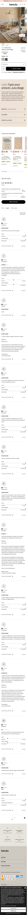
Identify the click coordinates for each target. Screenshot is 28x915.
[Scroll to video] (24, 39)
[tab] (22, 213)
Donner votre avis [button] (13, 202)
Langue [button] (7, 208)
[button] (12, 818)
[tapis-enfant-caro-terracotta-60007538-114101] (16, 151)
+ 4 (20, 151)
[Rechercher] (20, 4)
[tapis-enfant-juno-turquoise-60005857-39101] (7, 151)
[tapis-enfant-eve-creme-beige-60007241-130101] (25, 151)
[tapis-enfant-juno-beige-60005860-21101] (2, 151)
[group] (13, 183)
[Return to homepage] (13, 4)
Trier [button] (2, 208)
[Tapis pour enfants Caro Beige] (18, 143)
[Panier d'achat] (24, 4)
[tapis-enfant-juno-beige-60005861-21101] (4, 151)
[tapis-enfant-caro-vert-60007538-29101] (18, 151)
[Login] (22, 4)
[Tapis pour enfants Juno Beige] (3, 59)
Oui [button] (12, 245)
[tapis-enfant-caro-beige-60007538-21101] (14, 151)
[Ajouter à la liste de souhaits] (3, 69)
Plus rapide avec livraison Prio (18, 72)
